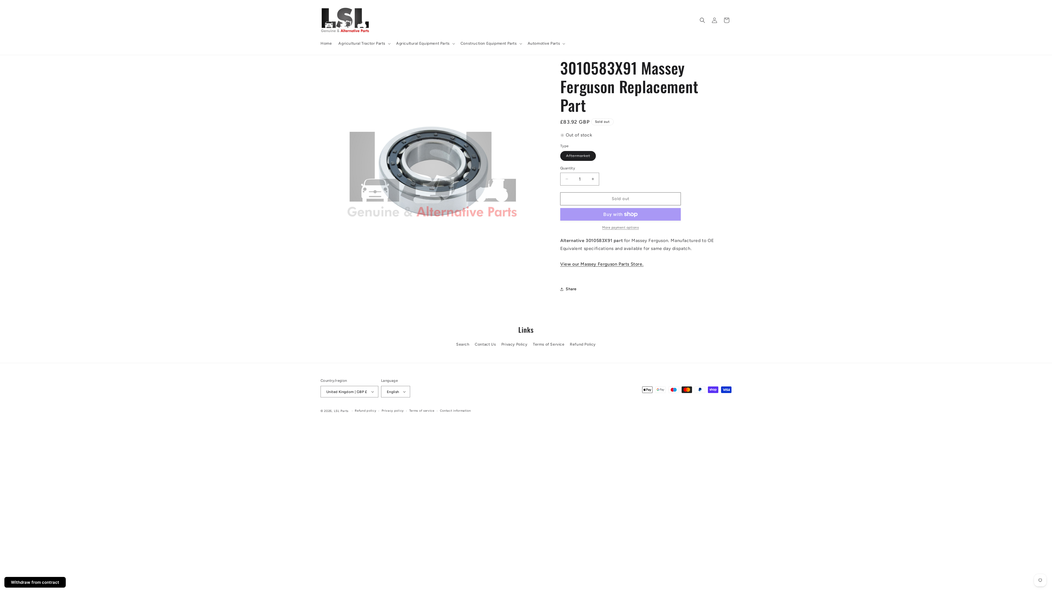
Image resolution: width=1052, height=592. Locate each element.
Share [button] (571, 289)
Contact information (455, 410)
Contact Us (485, 344)
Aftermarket (581, 157)
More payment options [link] (620, 227)
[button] (364, 43)
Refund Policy (583, 344)
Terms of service (421, 410)
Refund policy (365, 410)
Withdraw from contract (35, 582)
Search (463, 344)
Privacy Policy (514, 344)
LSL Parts (341, 411)
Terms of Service (549, 344)
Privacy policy (393, 410)
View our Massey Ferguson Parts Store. (602, 264)
